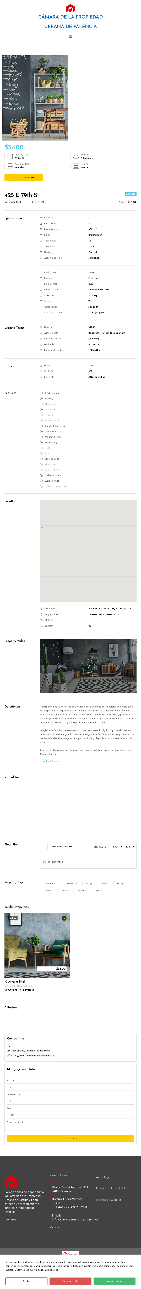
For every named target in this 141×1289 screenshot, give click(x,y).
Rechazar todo (70, 1281)
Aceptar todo (114, 1281)
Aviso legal (103, 1177)
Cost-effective (71, 883)
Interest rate (13, 1095)
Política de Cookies (108, 1199)
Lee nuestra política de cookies (41, 1270)
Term (9, 1108)
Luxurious (48, 890)
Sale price (12, 1081)
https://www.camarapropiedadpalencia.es (33, 1056)
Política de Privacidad (110, 1188)
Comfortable (50, 883)
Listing (120, 883)
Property (82, 890)
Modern (65, 890)
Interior (105, 883)
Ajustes (26, 1281)
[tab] (88, 846)
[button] (70, 36)
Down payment (15, 1122)
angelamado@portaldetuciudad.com (30, 1051)
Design (89, 883)
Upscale (98, 890)
